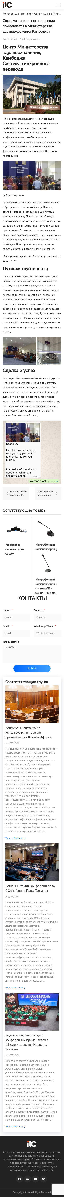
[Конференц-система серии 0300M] (16, 528)
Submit (32, 668)
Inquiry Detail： (11, 642)
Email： (8, 626)
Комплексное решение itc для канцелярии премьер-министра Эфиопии (45, 493)
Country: (39, 610)
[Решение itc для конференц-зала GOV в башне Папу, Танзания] (32, 862)
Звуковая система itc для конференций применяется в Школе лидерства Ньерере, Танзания (26, 1042)
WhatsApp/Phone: (45, 626)
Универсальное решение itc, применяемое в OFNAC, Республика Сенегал (18, 493)
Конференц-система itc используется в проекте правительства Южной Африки (28, 732)
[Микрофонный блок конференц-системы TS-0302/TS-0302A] (46, 528)
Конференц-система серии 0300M (14, 549)
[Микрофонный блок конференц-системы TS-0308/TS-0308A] (46, 563)
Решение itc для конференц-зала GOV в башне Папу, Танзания (30, 888)
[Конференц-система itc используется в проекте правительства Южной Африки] (32, 704)
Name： (8, 610)
